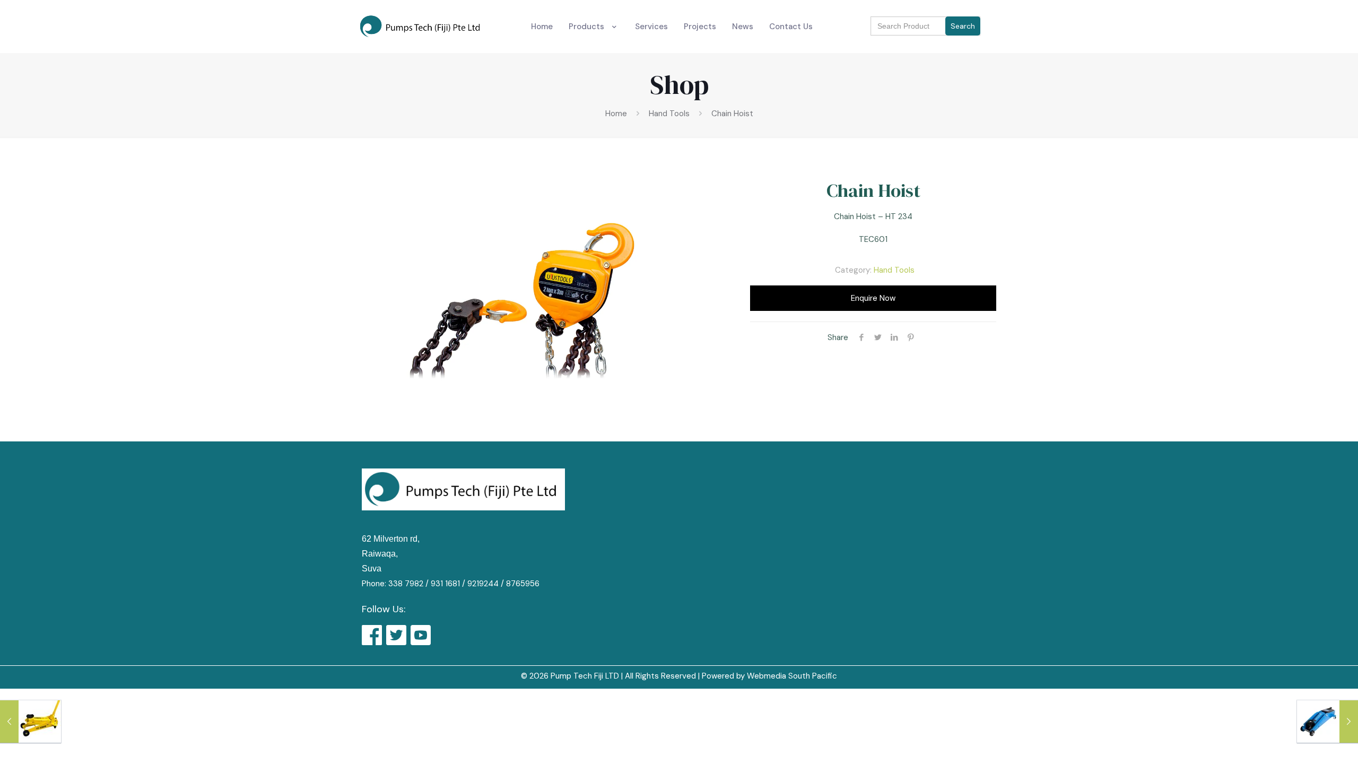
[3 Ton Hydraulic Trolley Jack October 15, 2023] (1327, 721)
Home (616, 113)
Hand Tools (669, 113)
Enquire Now (873, 298)
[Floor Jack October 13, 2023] (30, 721)
